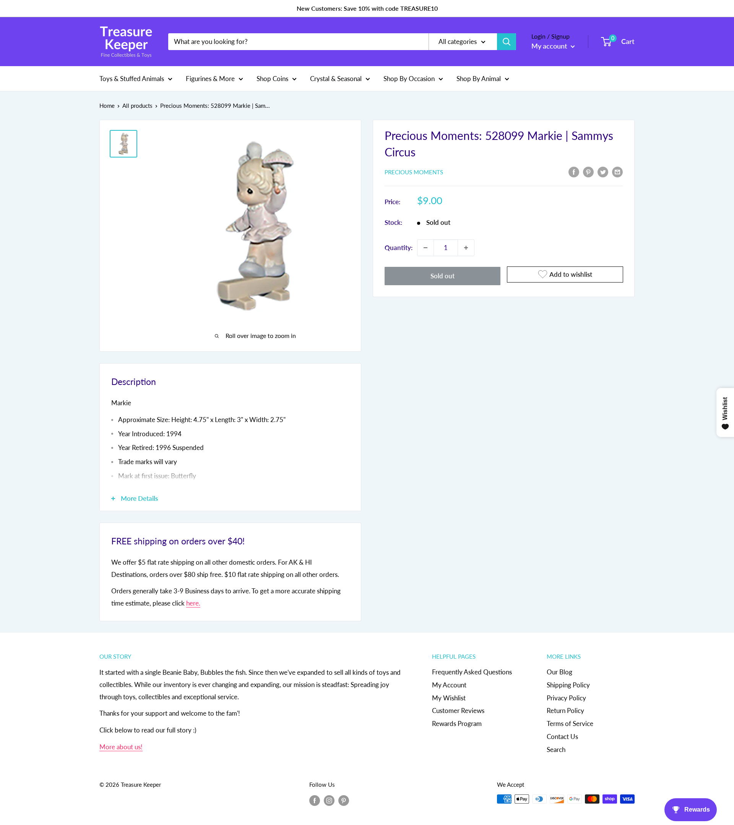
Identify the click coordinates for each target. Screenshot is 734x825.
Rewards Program (457, 723)
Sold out (442, 276)
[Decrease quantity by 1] (425, 248)
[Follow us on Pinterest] (343, 800)
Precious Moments (414, 172)
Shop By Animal (478, 78)
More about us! (121, 747)
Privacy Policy (566, 698)
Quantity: (398, 248)
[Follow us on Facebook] (314, 800)
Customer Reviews (458, 710)
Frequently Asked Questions (472, 672)
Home (107, 105)
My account (550, 46)
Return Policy (565, 710)
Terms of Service (570, 723)
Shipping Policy (568, 685)
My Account (449, 685)
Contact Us (562, 736)
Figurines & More (210, 78)
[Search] (506, 41)
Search (556, 749)
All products (137, 105)
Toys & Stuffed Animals (131, 78)
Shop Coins (272, 78)
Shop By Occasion (409, 78)
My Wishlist (449, 698)
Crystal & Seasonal (336, 78)
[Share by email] (617, 171)
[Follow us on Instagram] (329, 800)
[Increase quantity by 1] (466, 248)
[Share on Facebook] (573, 171)
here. (193, 603)
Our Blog (559, 672)
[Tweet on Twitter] (603, 171)
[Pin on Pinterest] (588, 171)
